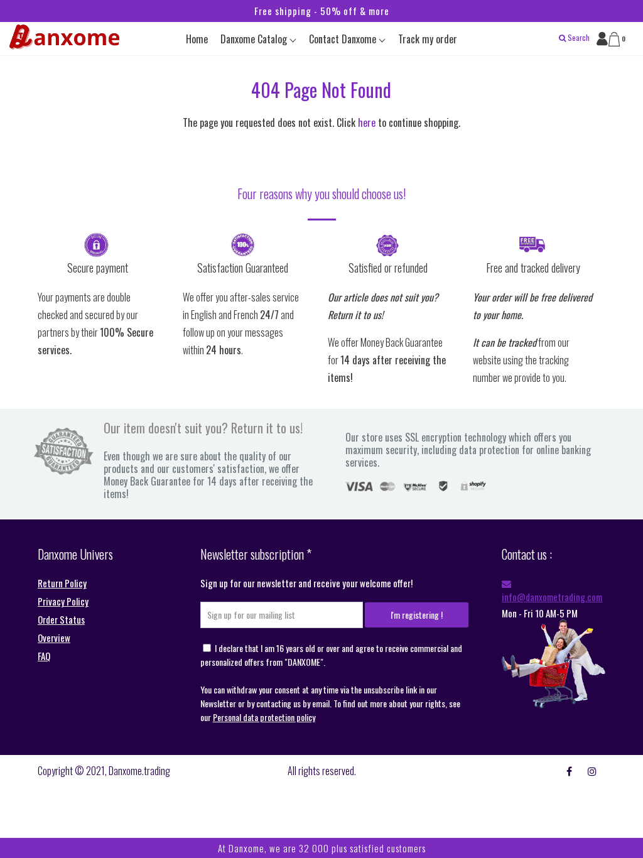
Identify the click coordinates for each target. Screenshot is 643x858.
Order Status (61, 619)
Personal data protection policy (264, 717)
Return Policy (62, 583)
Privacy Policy (63, 601)
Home (197, 38)
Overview (54, 637)
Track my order (427, 38)
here (367, 122)
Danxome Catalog (254, 38)
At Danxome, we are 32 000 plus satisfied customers (322, 848)
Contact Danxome (344, 38)
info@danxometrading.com (552, 597)
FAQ (44, 656)
